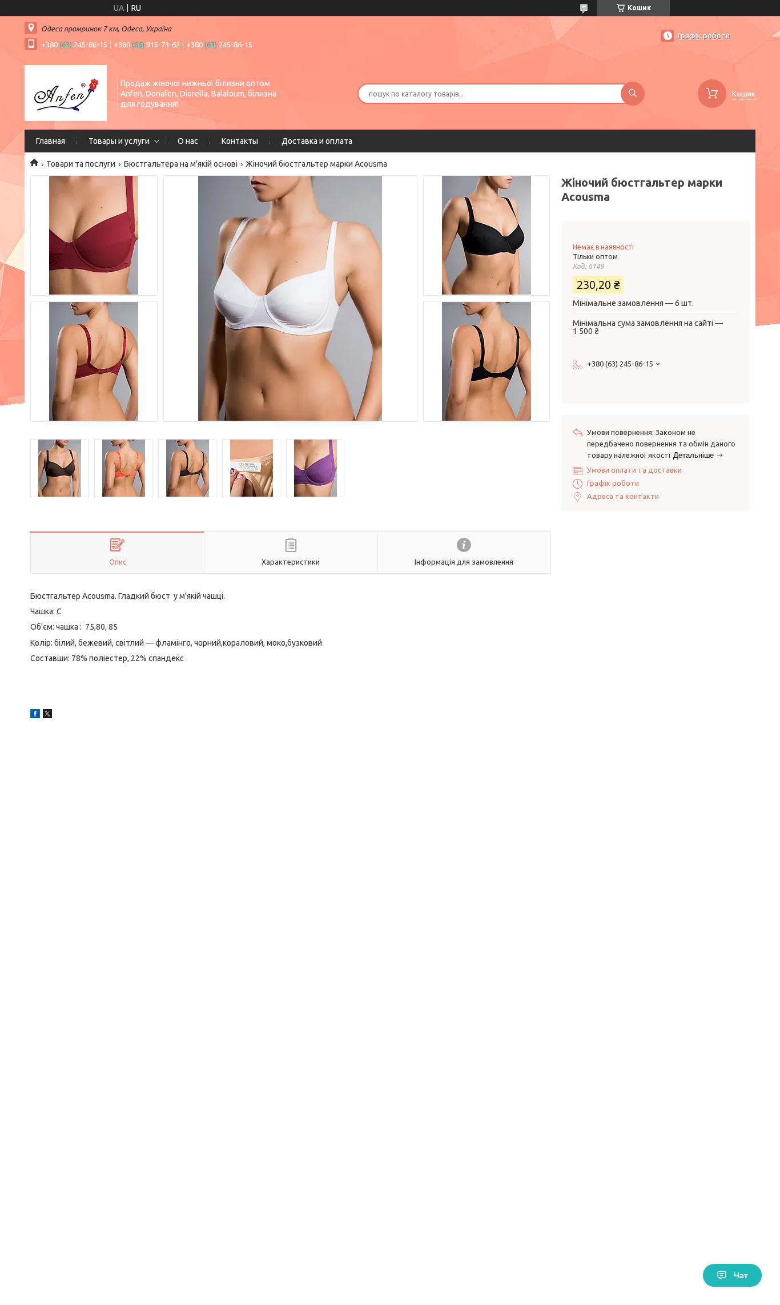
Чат (741, 1275)
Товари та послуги (80, 163)
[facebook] (35, 715)
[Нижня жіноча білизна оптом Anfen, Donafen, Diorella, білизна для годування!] (66, 92)
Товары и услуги (119, 141)
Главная (50, 141)
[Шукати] (633, 94)
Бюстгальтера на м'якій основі (181, 163)
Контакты (240, 141)
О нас (188, 141)
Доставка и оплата (317, 141)
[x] (47, 715)
